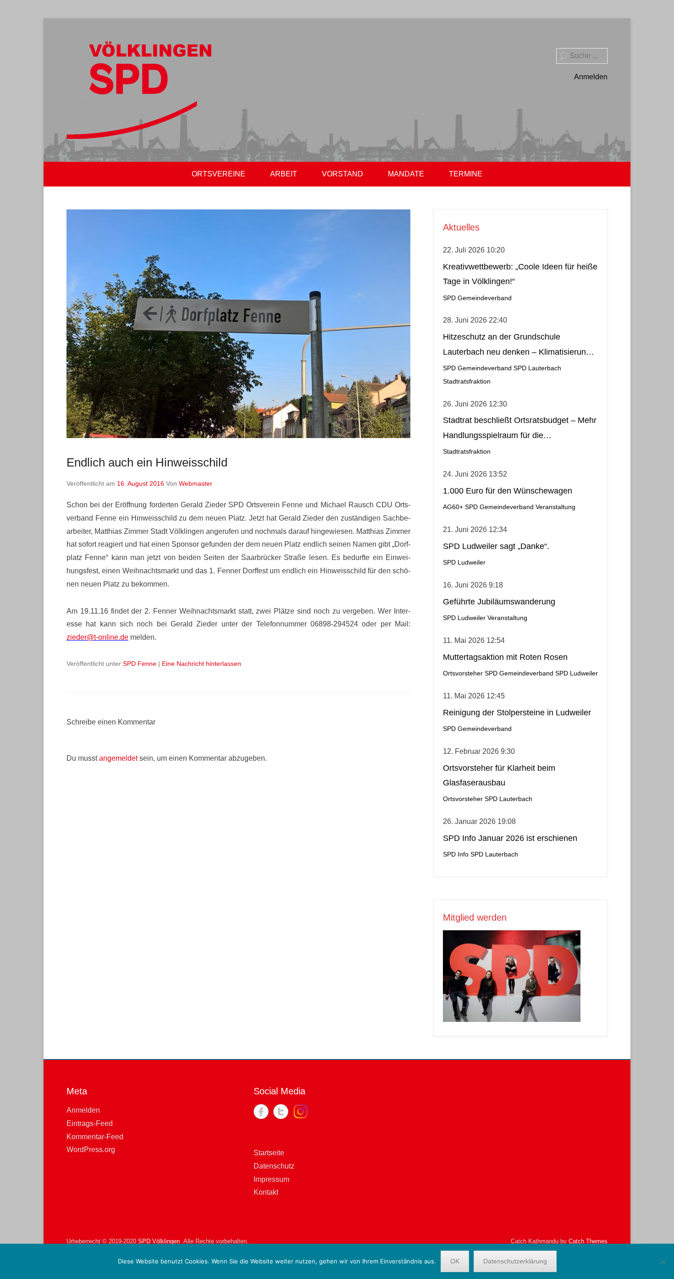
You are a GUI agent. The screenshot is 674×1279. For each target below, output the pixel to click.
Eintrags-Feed (89, 1123)
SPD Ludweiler (464, 562)
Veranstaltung (555, 507)
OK (454, 1261)
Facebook (261, 1111)
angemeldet (118, 758)
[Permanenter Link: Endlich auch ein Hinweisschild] (238, 323)
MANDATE (406, 174)
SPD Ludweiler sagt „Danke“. (496, 546)
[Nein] (662, 1261)
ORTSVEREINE (218, 174)
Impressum (271, 1179)
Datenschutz (274, 1166)
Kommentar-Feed (94, 1137)
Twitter (280, 1111)
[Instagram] (300, 1111)
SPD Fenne (139, 663)
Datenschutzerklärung (515, 1261)
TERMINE (465, 174)
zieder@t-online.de (97, 637)
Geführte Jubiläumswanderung (499, 601)
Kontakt (266, 1192)
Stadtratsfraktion (467, 381)
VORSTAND (342, 174)
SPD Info (456, 854)
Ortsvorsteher (463, 673)
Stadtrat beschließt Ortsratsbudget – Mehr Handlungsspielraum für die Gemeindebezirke (520, 429)
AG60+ (453, 507)
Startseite (269, 1153)
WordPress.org (90, 1149)
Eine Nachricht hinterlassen (201, 663)
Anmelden (591, 77)
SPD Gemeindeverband (477, 298)
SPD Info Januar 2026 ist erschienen (510, 838)
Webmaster (195, 483)
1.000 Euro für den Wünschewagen (507, 490)
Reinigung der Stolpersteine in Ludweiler (517, 712)
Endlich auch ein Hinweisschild (146, 462)
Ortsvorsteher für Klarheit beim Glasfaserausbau (499, 775)
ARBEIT (283, 174)
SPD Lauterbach (537, 368)
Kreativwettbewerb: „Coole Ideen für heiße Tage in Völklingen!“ (520, 274)
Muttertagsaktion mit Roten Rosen (505, 657)
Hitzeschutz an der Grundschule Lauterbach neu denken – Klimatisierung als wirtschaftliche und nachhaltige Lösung (520, 345)
